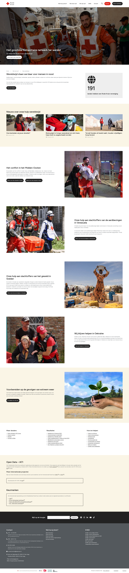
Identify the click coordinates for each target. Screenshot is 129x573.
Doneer (107, 3)
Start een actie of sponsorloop (53, 537)
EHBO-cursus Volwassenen (92, 534)
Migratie (9, 436)
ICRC (61, 474)
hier (7, 468)
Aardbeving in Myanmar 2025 (55, 433)
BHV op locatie (89, 541)
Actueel (96, 3)
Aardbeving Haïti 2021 (53, 441)
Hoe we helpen (11, 87)
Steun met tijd (49, 534)
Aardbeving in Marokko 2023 (54, 436)
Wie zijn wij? (82, 3)
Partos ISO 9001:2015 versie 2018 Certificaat (20, 501)
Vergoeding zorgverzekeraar (92, 544)
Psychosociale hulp (92, 440)
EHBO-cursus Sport (90, 537)
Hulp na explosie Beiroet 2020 (55, 443)
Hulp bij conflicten (92, 433)
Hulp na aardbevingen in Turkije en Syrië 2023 (58, 438)
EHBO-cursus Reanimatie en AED (93, 536)
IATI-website (53, 466)
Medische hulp (91, 436)
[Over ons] (27, 570)
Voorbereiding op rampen (94, 441)
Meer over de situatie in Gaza (15, 180)
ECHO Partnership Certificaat (16, 500)
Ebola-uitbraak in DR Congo (14, 433)
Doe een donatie (50, 539)
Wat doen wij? (73, 3)
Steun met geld (49, 536)
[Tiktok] (94, 517)
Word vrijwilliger (117, 3)
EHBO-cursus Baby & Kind (91, 532)
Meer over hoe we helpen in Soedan (16, 293)
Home (7, 71)
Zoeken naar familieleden (94, 446)
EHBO (89, 3)
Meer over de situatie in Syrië (33, 180)
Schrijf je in (74, 517)
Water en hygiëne (92, 444)
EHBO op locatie (89, 539)
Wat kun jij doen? (62, 3)
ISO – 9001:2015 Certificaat (16, 503)
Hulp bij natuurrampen (93, 435)
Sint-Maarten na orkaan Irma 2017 (56, 444)
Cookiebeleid (116, 570)
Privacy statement (106, 570)
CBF (10, 498)
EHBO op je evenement (91, 542)
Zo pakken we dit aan (12, 400)
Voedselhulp (91, 438)
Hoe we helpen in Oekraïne (82, 346)
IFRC (56, 474)
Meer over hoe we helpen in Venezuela (85, 238)
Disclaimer (124, 570)
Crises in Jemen (11, 435)
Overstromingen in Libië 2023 (55, 435)
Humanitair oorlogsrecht (94, 443)
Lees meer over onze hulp (14, 57)
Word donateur (49, 532)
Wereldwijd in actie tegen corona (56, 440)
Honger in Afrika (11, 438)
